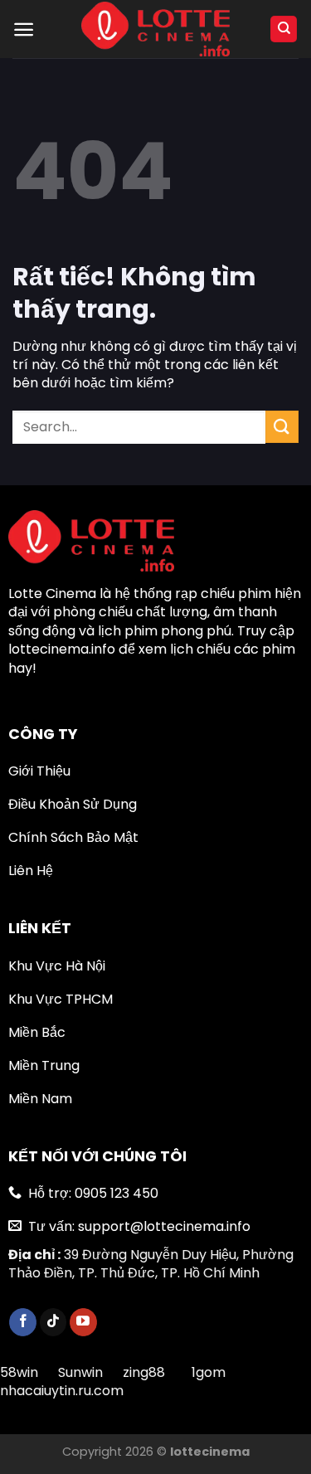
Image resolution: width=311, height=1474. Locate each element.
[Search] (283, 29)
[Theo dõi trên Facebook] (22, 1322)
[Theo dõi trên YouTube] (83, 1322)
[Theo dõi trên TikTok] (53, 1322)
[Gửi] (282, 427)
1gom (209, 1372)
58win (20, 1372)
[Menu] (23, 29)
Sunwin (80, 1372)
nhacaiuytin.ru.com (62, 1390)
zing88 (144, 1372)
